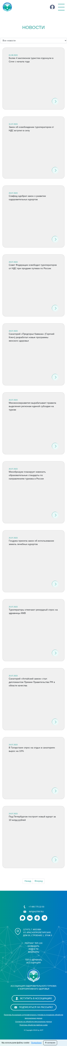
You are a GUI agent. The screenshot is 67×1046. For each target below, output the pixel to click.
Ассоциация (33, 963)
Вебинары (33, 952)
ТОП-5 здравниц (33, 960)
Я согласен (50, 1043)
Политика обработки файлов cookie (34, 1025)
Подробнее (36, 1043)
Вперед (39, 881)
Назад (28, 881)
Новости (33, 949)
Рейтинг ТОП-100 (33, 943)
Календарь (33, 946)
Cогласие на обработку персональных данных (33, 1021)
